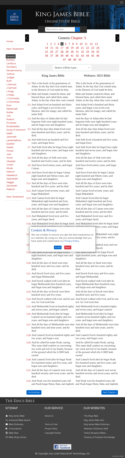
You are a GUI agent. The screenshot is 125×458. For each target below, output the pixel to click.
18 (67, 47)
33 (87, 51)
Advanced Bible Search (19, 420)
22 (87, 47)
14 (46, 47)
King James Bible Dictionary (97, 424)
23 (92, 47)
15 (51, 47)
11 (86, 43)
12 (91, 43)
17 (62, 47)
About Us (49, 416)
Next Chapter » (109, 392)
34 (92, 51)
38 (57, 55)
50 (80, 59)
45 (92, 55)
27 (57, 51)
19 (72, 47)
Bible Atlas (13, 433)
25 (46, 51)
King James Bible (16, 416)
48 (69, 59)
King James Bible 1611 (94, 420)
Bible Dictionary (16, 424)
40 (67, 55)
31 (77, 51)
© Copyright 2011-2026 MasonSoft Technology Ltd (62, 453)
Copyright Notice (53, 433)
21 (82, 47)
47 (64, 59)
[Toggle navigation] (121, 2)
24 (98, 47)
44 (87, 55)
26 (51, 51)
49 (75, 59)
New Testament (15, 48)
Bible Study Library (17, 437)
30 (72, 51)
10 (81, 43)
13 (96, 43)
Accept (58, 247)
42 (77, 55)
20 (77, 47)
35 (98, 51)
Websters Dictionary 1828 (96, 428)
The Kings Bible (91, 416)
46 (98, 55)
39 (62, 55)
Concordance (15, 428)
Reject (67, 247)
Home (9, 41)
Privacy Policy (51, 428)
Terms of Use (51, 424)
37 (51, 55)
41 (72, 55)
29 (67, 51)
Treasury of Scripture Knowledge (99, 437)
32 (82, 51)
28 (62, 51)
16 (57, 47)
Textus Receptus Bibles (95, 433)
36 (46, 55)
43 (82, 55)
